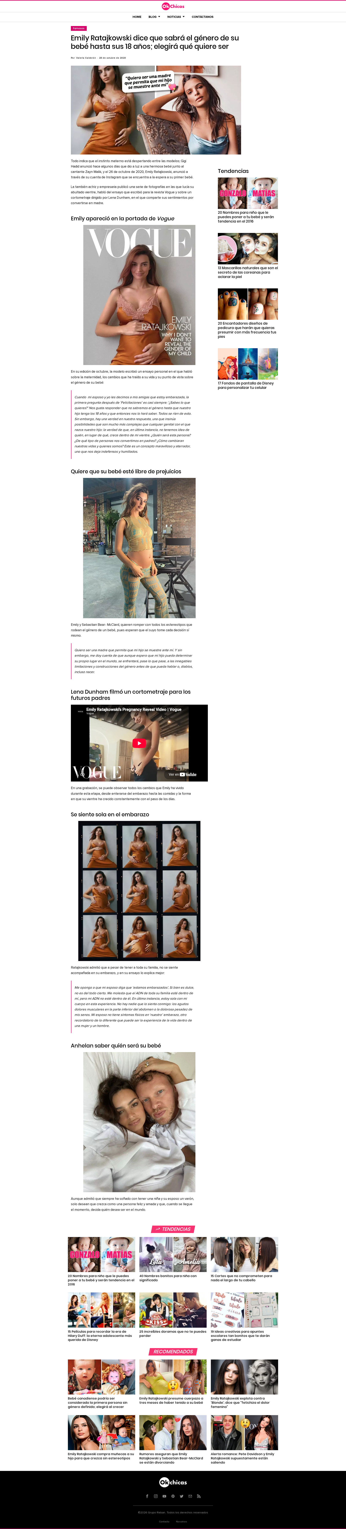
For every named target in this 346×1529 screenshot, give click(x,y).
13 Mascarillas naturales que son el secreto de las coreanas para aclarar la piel (248, 272)
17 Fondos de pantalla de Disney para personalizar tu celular (246, 385)
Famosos (78, 28)
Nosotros (181, 1522)
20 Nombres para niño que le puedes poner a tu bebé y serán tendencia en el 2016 (246, 217)
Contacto (164, 1522)
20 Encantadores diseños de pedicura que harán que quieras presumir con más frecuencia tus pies (247, 330)
